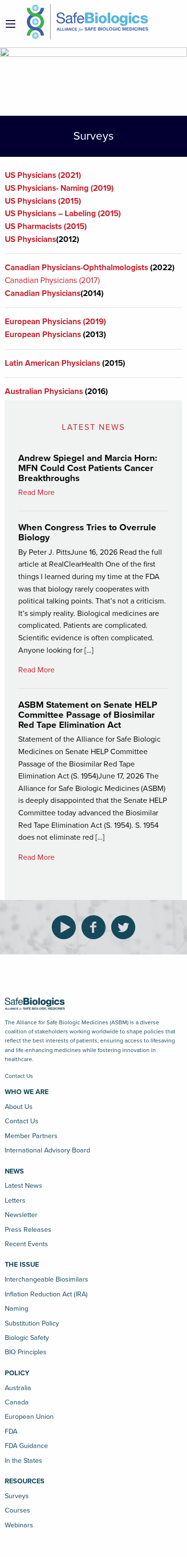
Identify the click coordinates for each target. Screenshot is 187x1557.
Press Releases (28, 1230)
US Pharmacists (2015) (46, 226)
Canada (17, 1402)
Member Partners (31, 1136)
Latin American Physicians (52, 363)
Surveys (17, 1496)
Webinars (19, 1525)
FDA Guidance (26, 1446)
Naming (16, 1309)
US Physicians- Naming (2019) (59, 188)
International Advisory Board (47, 1150)
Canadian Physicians (43, 293)
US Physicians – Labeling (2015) (63, 213)
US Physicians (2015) (43, 201)
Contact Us (19, 1076)
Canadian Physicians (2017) (52, 280)
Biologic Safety (27, 1338)
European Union (29, 1417)
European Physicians (43, 322)
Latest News (23, 1186)
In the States (23, 1461)
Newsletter (21, 1215)
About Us (19, 1107)
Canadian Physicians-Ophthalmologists (77, 268)
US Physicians (30, 239)
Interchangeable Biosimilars (46, 1279)
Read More (36, 492)
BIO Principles (26, 1352)
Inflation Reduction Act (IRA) (46, 1294)
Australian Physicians (44, 391)
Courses (17, 1510)
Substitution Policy (32, 1323)
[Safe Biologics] (87, 22)
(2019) (93, 322)
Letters (15, 1200)
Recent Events (26, 1244)
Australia (18, 1388)
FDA (11, 1431)
